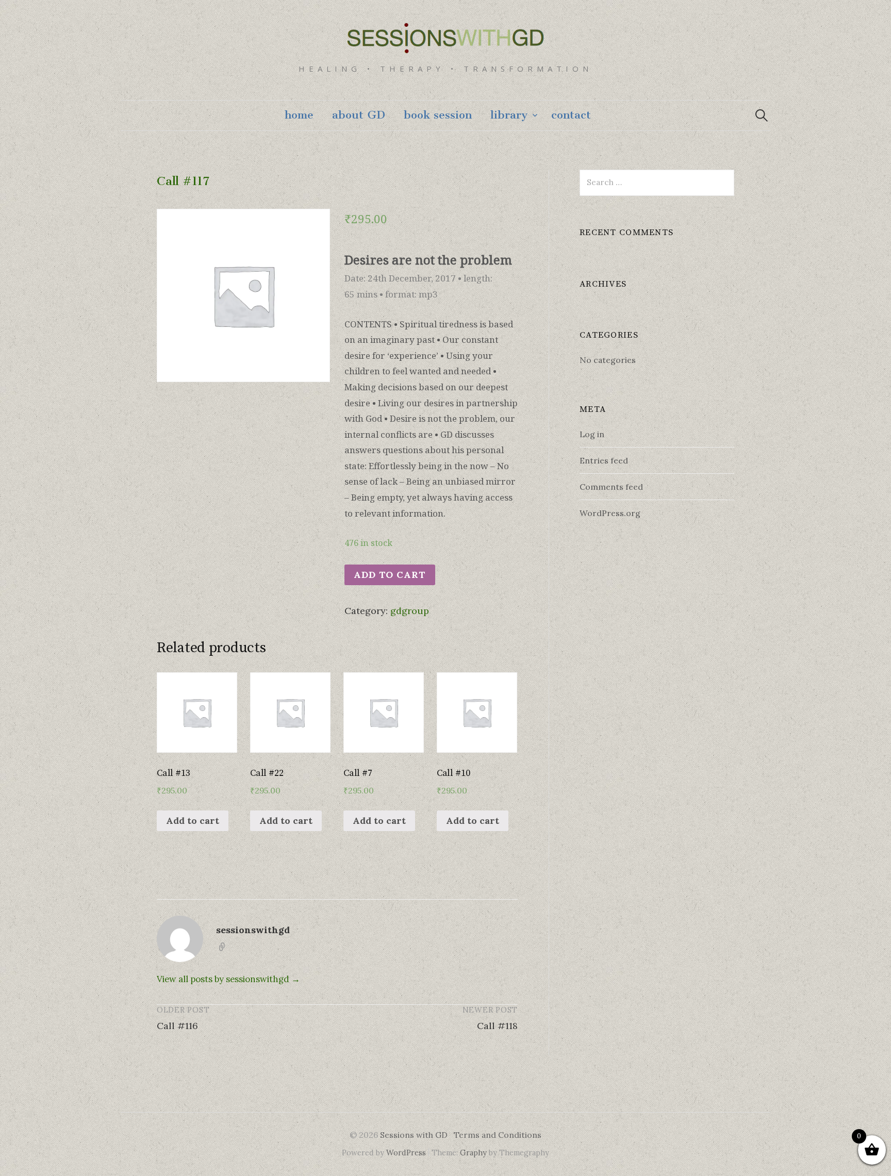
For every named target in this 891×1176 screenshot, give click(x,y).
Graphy (473, 1152)
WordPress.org (610, 513)
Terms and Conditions (497, 1135)
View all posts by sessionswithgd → (228, 979)
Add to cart (390, 575)
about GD (358, 114)
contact (571, 114)
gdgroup (409, 611)
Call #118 (497, 1026)
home (299, 114)
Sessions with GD (414, 1135)
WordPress (406, 1152)
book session (438, 114)
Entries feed (604, 460)
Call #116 (177, 1026)
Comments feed (611, 487)
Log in (592, 434)
